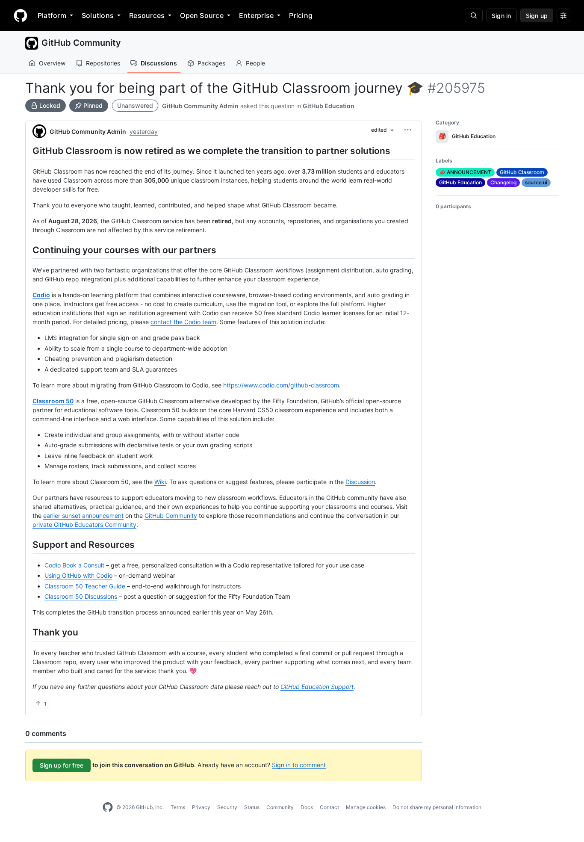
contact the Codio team (183, 321)
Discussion (360, 481)
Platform (52, 15)
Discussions (159, 63)
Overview (52, 63)
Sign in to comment (299, 764)
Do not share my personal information (436, 807)
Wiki (160, 481)
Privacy (201, 807)
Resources (147, 15)
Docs (307, 807)
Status (252, 807)
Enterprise (256, 15)
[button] (408, 130)
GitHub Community (81, 43)
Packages (211, 63)
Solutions (98, 15)
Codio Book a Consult (74, 565)
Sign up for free (61, 765)
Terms (178, 807)
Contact (329, 807)
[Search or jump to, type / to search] (474, 15)
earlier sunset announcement (83, 515)
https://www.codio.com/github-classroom (281, 385)
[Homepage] (20, 15)
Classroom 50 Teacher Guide (84, 586)
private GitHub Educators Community (84, 524)
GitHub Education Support (317, 686)
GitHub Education (328, 105)
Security (227, 807)
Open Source (202, 15)
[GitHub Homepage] (108, 807)
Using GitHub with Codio (78, 575)
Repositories (103, 63)
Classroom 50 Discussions (80, 596)
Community (280, 807)
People (255, 63)
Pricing (301, 15)
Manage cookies (366, 807)
